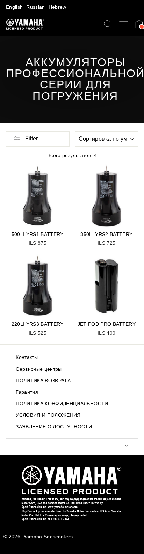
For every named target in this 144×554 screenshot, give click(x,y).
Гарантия (27, 392)
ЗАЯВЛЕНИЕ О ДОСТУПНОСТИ (54, 426)
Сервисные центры (39, 369)
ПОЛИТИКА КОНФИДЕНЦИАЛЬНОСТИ (62, 403)
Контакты (27, 357)
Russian (35, 7)
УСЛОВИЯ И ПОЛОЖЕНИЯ (48, 415)
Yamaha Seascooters (48, 536)
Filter (31, 138)
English (14, 7)
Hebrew (57, 7)
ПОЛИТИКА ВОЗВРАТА (43, 380)
